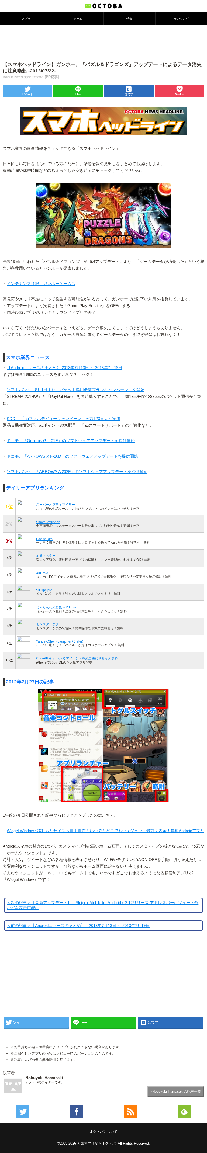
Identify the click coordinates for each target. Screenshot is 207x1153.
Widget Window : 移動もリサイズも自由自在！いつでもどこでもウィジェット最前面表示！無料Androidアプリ (105, 831)
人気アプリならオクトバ (96, 1143)
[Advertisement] (103, 42)
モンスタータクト (49, 624)
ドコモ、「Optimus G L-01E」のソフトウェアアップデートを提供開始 (71, 441)
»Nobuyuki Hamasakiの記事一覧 (175, 1091)
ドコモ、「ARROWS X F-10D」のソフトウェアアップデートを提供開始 (72, 456)
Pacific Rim (44, 539)
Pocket (179, 94)
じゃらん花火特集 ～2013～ (56, 607)
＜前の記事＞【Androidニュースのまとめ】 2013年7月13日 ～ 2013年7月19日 (78, 925)
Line (78, 94)
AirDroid (42, 573)
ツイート (27, 94)
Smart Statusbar (48, 522)
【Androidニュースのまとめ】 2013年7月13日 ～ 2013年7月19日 (64, 368)
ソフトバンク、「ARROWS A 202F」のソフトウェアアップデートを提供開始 (77, 472)
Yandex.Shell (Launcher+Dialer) (59, 641)
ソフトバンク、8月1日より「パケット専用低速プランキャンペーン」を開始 (75, 390)
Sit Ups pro (44, 590)
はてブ (129, 94)
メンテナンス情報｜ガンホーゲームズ (41, 284)
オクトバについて (103, 1132)
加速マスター (46, 555)
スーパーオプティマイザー (55, 504)
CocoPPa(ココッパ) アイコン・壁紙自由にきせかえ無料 (77, 658)
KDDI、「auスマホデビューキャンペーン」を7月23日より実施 (63, 418)
